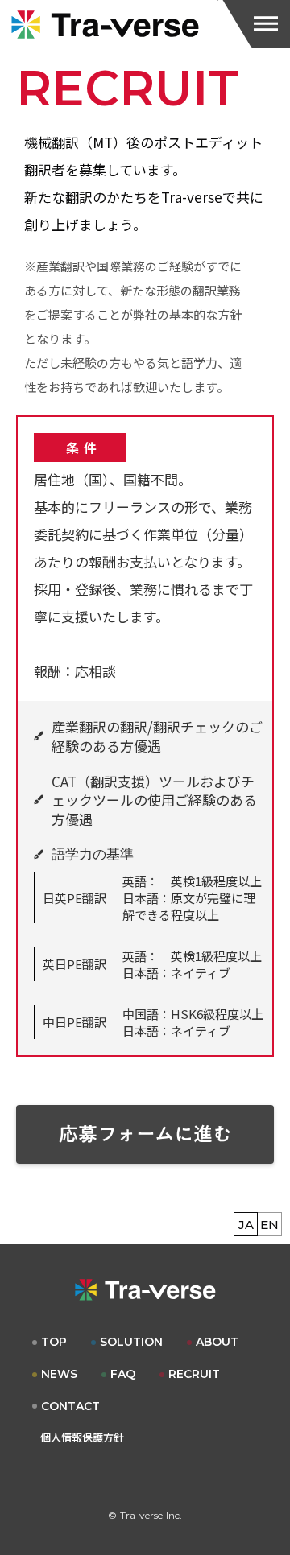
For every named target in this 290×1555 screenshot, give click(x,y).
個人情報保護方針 (82, 1437)
